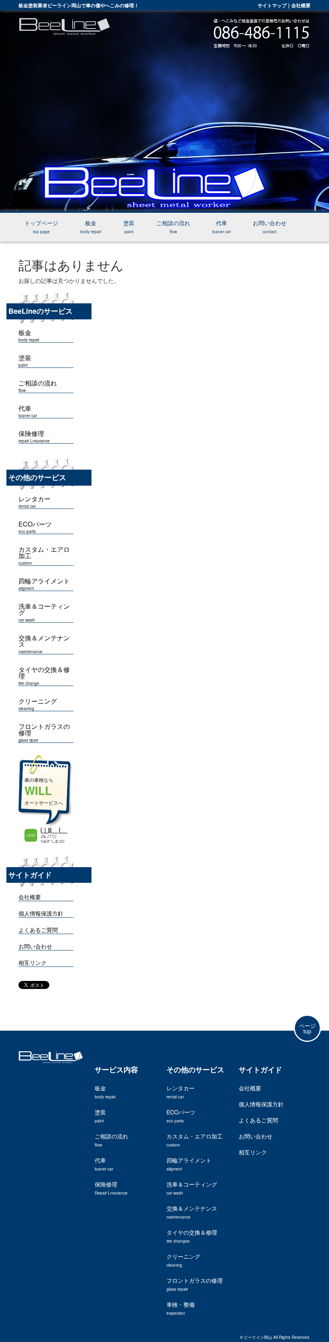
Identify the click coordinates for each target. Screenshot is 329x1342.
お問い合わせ (269, 226)
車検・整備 (181, 1308)
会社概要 (301, 5)
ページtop (307, 1028)
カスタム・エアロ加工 (44, 555)
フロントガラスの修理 (44, 733)
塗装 (128, 226)
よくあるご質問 (38, 930)
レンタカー (181, 1092)
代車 (221, 226)
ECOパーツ (35, 527)
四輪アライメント (44, 584)
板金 (90, 226)
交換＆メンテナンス (44, 644)
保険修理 (34, 436)
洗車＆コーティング (44, 612)
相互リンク (32, 963)
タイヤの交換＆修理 (44, 676)
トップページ (41, 226)
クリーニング (37, 704)
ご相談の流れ (173, 226)
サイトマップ (272, 5)
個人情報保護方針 (40, 913)
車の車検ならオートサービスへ (43, 791)
